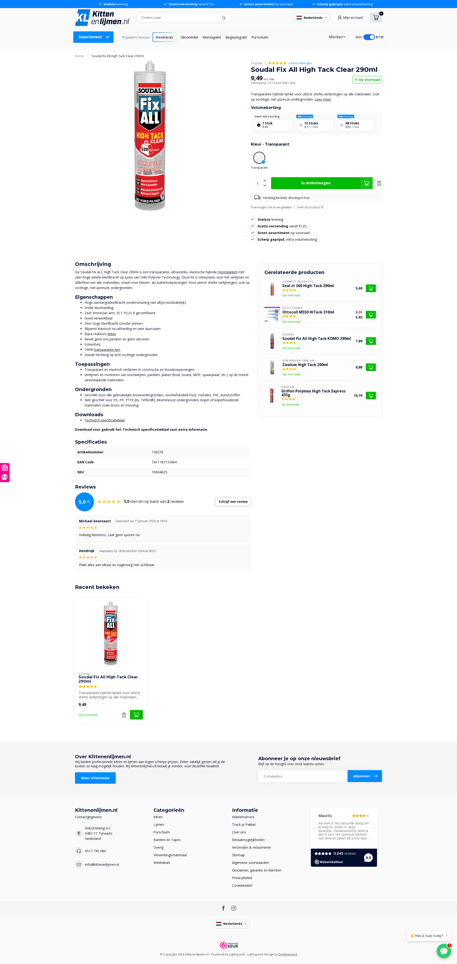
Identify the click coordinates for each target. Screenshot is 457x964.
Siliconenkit (189, 37)
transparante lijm (107, 349)
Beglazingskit (236, 37)
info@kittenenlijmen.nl (102, 864)
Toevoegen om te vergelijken (271, 207)
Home (79, 56)
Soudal (257, 63)
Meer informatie (95, 778)
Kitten (158, 817)
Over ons (239, 832)
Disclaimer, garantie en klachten (256, 870)
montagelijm (227, 272)
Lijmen (159, 824)
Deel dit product (309, 207)
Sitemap (238, 855)
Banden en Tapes (167, 839)
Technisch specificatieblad (104, 420)
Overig (159, 847)
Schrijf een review (233, 501)
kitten (112, 334)
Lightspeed (237, 954)
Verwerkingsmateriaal (170, 855)
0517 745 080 (95, 851)
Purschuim (259, 37)
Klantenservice (243, 817)
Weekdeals (164, 37)
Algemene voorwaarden (250, 862)
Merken (336, 36)
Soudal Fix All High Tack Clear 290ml (117, 56)
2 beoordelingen (300, 63)
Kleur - (270, 144)
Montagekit (212, 37)
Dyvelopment (287, 954)
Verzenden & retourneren (251, 847)
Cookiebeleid (242, 885)
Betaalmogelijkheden (248, 839)
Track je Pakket (244, 824)
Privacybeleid (242, 878)
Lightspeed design (260, 954)
